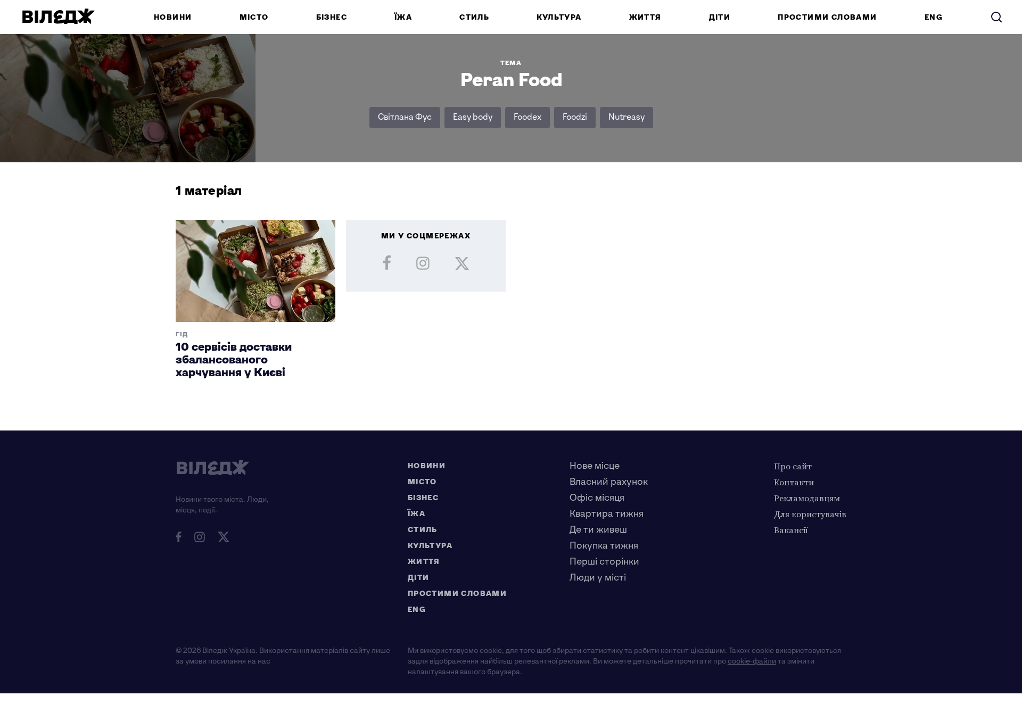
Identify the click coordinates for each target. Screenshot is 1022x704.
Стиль (474, 17)
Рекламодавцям (807, 498)
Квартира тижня (607, 513)
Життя (645, 17)
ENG (934, 17)
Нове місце (595, 465)
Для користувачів (810, 514)
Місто (254, 17)
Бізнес (331, 17)
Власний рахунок (609, 481)
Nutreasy (626, 117)
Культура (559, 17)
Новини (173, 17)
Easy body (472, 117)
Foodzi (575, 117)
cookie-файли (752, 661)
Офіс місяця (597, 497)
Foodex (527, 117)
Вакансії (791, 530)
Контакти (794, 482)
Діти (720, 17)
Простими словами (827, 17)
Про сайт (793, 466)
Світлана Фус (405, 117)
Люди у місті (598, 577)
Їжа (403, 17)
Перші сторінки (604, 561)
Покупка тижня (604, 545)
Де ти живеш (598, 529)
